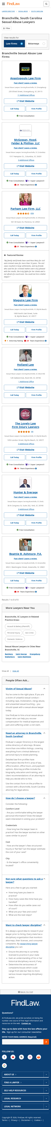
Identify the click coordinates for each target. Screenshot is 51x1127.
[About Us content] (46, 1074)
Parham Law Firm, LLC (26, 208)
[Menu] (3, 3)
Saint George (21, 654)
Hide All (16, 671)
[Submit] (46, 1042)
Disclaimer (26, 1120)
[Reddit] (38, 1057)
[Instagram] (30, 1057)
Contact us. (26, 1023)
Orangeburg (35, 654)
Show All (5, 671)
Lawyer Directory (8, 11)
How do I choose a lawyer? (20, 798)
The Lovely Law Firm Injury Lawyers (25, 425)
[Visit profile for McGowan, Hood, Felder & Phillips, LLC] (25, 130)
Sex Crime (29, 633)
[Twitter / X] (21, 1057)
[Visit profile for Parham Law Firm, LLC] (25, 199)
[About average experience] (36, 184)
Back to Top (27, 992)
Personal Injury (13, 633)
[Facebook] (4, 1057)
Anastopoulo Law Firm (25, 78)
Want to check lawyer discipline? (24, 925)
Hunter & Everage (25, 492)
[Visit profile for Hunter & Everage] (25, 483)
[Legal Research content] (46, 1098)
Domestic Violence (14, 639)
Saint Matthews (24, 657)
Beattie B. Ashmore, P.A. (25, 554)
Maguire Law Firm (25, 300)
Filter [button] (7, 28)
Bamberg (9, 654)
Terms (5, 1120)
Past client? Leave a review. (25, 83)
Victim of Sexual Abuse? (19, 688)
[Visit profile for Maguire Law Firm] (25, 291)
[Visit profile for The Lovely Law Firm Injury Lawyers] (25, 414)
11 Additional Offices (26, 95)
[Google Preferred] (4, 1065)
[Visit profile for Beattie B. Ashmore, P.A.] (25, 545)
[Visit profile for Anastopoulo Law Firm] (25, 69)
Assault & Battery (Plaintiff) (18, 626)
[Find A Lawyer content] (46, 1082)
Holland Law (25, 364)
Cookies (37, 1120)
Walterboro (10, 657)
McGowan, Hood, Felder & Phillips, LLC (25, 141)
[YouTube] (13, 1057)
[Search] (46, 4)
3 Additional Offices (26, 160)
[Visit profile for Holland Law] (25, 355)
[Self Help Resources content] (46, 1090)
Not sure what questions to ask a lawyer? (24, 880)
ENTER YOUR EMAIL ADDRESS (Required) (19, 1037)
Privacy (14, 1120)
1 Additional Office (26, 381)
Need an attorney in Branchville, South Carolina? (24, 735)
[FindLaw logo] (14, 4)
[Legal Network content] (46, 1106)
